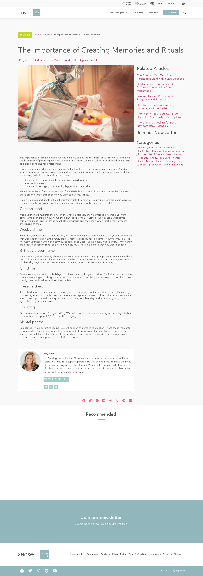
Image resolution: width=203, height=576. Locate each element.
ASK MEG (171, 13)
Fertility (153, 158)
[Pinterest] (46, 571)
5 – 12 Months (156, 154)
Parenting (177, 165)
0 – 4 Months (173, 154)
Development (81, 60)
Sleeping (168, 151)
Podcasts (142, 147)
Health (140, 151)
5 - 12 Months (54, 60)
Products (153, 13)
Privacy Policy (119, 554)
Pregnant (24, 60)
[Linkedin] (56, 387)
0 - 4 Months (38, 60)
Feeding (179, 151)
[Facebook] (46, 387)
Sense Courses (157, 147)
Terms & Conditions (138, 554)
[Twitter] (30, 571)
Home (38, 35)
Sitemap (178, 554)
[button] (83, 400)
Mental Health (154, 161)
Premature (164, 158)
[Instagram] (51, 387)
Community (137, 13)
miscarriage (170, 161)
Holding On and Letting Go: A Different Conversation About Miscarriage (155, 87)
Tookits (166, 165)
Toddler (68, 60)
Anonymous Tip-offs (161, 554)
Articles (46, 35)
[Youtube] (54, 571)
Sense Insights (117, 13)
